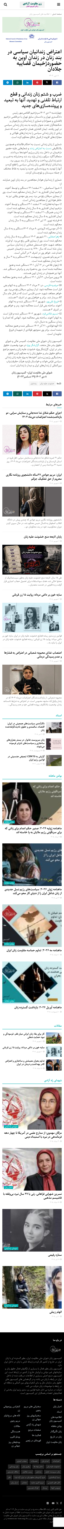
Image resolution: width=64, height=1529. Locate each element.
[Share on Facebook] (57, 82)
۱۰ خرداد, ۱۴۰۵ (55, 955)
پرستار (45, 1487)
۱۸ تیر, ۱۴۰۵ (55, 1259)
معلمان (24, 1482)
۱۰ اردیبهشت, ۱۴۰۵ (53, 1012)
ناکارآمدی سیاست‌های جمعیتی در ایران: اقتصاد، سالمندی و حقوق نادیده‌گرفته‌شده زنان (25, 727)
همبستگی (15, 1431)
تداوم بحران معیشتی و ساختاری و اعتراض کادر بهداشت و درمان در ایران (25, 1062)
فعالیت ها (36, 1435)
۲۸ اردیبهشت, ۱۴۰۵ (36, 750)
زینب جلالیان (27, 1471)
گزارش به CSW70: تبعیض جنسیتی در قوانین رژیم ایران (26, 758)
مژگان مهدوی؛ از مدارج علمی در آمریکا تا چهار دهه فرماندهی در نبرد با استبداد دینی (33, 1135)
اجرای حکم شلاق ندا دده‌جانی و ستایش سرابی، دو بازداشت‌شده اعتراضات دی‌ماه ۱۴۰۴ (34, 414)
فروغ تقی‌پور (53, 301)
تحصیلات (34, 1461)
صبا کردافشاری (54, 1477)
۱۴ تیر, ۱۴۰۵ (55, 898)
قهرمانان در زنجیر (33, 1440)
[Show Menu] (58, 4)
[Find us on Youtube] (53, 1503)
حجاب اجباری (22, 1461)
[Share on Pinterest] (37, 82)
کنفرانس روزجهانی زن (11, 1408)
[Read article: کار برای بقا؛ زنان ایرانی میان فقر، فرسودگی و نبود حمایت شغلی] (54, 1038)
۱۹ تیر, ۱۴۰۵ (38, 734)
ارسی (47, 285)
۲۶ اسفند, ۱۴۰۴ (37, 764)
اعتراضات (56, 1461)
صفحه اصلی (57, 14)
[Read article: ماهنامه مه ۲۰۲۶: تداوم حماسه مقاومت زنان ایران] (32, 925)
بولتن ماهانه (9, 821)
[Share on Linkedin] (27, 82)
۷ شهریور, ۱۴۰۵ (54, 421)
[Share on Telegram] (7, 82)
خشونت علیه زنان (47, 383)
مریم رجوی (15, 1421)
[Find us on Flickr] (48, 1503)
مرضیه (54, 285)
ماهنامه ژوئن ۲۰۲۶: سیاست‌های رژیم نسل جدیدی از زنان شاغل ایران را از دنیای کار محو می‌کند (33, 891)
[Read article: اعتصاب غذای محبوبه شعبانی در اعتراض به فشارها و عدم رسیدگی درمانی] (32, 679)
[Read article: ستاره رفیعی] (32, 1230)
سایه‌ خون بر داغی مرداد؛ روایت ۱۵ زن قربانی (37, 594)
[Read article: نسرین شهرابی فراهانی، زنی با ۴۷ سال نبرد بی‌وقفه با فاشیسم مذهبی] (32, 1169)
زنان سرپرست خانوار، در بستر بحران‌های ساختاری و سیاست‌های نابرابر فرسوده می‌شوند (26, 743)
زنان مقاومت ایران (54, 1442)
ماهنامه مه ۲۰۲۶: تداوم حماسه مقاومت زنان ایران (34, 950)
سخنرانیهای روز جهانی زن (34, 1417)
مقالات (17, 1426)
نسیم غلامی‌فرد (50, 314)
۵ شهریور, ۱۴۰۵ (54, 483)
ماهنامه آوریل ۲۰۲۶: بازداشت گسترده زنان (38, 1007)
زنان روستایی (13, 1466)
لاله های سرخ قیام (12, 1415)
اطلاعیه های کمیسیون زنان (39, 14)
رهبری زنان (26, 1466)
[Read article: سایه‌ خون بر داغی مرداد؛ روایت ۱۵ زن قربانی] (32, 618)
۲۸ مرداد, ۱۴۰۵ (38, 1068)
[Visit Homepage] (32, 5)
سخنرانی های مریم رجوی (32, 1408)
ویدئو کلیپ (15, 1437)
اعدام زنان (45, 1461)
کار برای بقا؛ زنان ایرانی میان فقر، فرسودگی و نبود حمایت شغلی (24, 1035)
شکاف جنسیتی (13, 1471)
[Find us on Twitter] (57, 1503)
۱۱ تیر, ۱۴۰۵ (56, 1316)
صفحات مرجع (34, 1430)
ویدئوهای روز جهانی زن (14, 1444)
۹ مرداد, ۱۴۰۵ (55, 837)
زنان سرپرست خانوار (52, 1471)
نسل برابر (14, 1482)
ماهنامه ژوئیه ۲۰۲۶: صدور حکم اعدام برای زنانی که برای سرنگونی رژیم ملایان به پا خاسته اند (33, 830)
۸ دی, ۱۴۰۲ (54, 76)
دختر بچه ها (38, 1466)
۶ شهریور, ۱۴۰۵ (37, 1041)
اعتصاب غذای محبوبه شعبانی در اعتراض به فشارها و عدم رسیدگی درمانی (33, 654)
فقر (9, 1477)
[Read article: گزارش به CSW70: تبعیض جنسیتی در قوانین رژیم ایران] (54, 760)
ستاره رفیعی (55, 1254)
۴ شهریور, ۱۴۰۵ (54, 541)
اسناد (59, 1412)
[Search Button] (5, 4)
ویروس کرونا (55, 1487)
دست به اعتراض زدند (40, 148)
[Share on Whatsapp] (17, 82)
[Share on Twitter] (47, 82)
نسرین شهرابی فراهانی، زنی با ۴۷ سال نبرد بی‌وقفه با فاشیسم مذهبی (32, 1196)
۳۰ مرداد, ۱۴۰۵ (55, 1141)
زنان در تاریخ (56, 1437)
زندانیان (34, 383)
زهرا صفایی (53, 237)
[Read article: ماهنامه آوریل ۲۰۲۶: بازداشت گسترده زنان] (32, 982)
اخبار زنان (8, 1187)
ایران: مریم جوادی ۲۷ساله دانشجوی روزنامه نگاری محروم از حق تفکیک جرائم (34, 476)
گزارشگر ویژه (33, 345)
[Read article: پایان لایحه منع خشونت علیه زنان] (32, 560)
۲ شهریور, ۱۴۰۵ (55, 661)
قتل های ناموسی (54, 1482)
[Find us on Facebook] (61, 1503)
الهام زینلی (55, 1312)
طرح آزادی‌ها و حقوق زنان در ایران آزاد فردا (30, 1477)
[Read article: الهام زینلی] (32, 1287)
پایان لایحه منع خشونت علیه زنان (43, 536)
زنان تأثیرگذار (56, 1431)
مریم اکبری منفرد (37, 1482)
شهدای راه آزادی (11, 1126)
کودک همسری (33, 1487)
